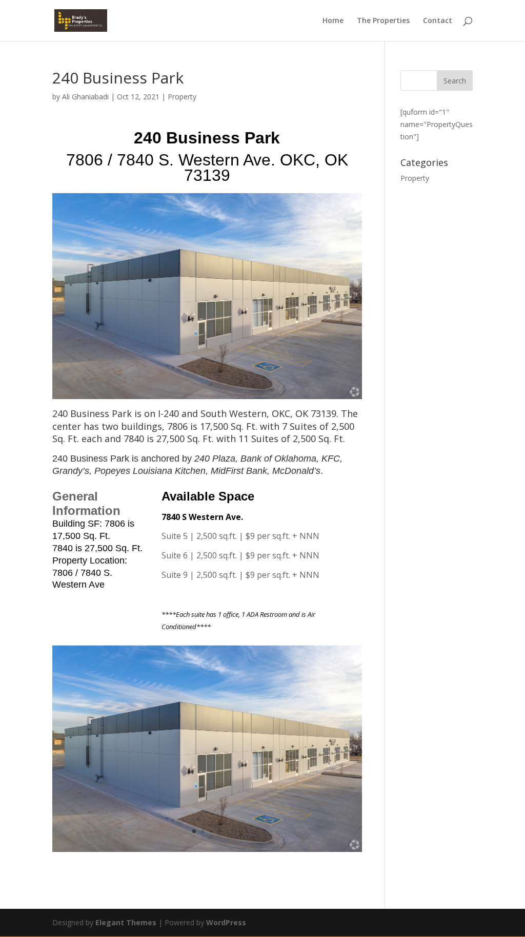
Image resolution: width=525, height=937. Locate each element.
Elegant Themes (125, 922)
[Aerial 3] (206, 852)
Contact (437, 21)
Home (333, 21)
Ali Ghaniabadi (85, 96)
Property (182, 96)
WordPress (226, 922)
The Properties (383, 21)
